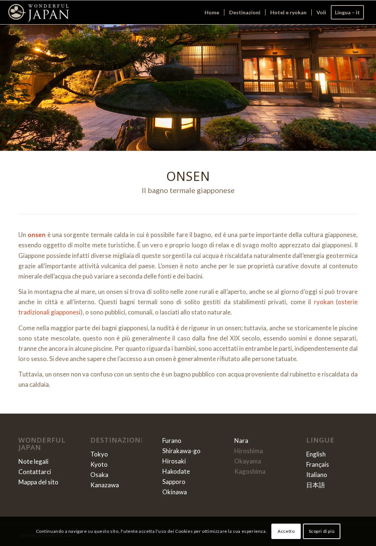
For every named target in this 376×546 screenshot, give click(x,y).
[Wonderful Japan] (38, 12)
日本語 (315, 485)
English (316, 454)
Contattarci (34, 472)
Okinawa (174, 492)
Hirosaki (174, 461)
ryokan (323, 302)
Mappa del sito (38, 482)
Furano (171, 440)
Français (317, 464)
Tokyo (99, 454)
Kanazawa (104, 485)
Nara (241, 440)
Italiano (316, 474)
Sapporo (173, 481)
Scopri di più (322, 531)
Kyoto (99, 464)
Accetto (286, 531)
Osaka (99, 474)
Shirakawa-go (181, 451)
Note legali (33, 461)
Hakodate (176, 471)
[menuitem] (212, 12)
